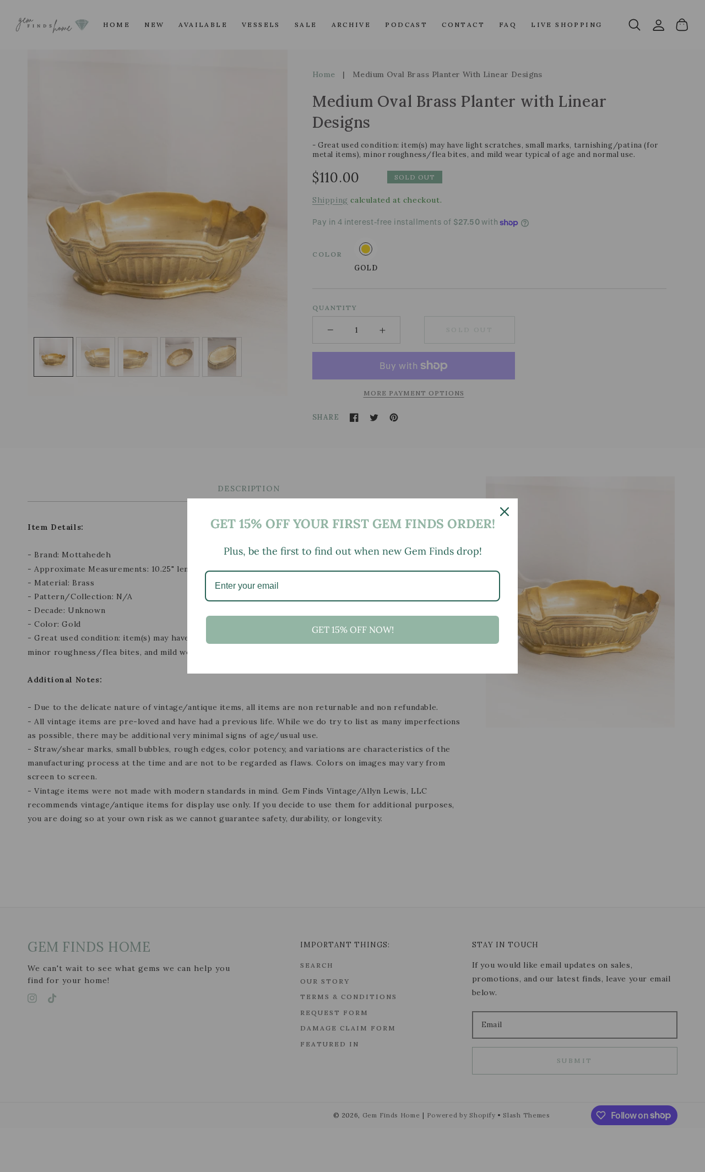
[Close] (504, 511)
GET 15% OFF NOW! (353, 629)
